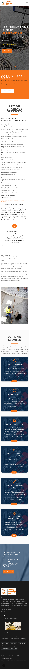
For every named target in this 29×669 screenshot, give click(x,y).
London (20, 212)
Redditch (24, 216)
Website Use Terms (6, 609)
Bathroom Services (12, 641)
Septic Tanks (5, 643)
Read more (6, 50)
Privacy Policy (4, 608)
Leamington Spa (9, 212)
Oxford (21, 214)
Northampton (8, 214)
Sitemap (3, 611)
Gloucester (3, 210)
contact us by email (14, 242)
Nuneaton (17, 214)
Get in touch (8, 571)
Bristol (14, 209)
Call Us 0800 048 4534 (8, 44)
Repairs (23, 638)
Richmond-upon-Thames (6, 218)
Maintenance (5, 638)
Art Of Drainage (12, 655)
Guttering (13, 646)
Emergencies (22, 643)
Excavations (13, 643)
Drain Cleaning (5, 636)
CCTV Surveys (22, 636)
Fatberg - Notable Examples (11, 618)
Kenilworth (3, 212)
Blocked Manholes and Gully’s (9, 648)
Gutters (21, 641)
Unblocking (14, 636)
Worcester (19, 219)
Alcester (3, 209)
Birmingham (10, 209)
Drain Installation (15, 638)
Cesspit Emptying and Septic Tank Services (12, 192)
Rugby (14, 218)
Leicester (16, 212)
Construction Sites (6, 197)
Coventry (24, 209)
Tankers (4, 641)
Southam (18, 218)
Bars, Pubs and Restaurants (8, 195)
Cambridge (19, 209)
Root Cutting (5, 646)
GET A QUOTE (7, 91)
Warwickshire (11, 219)
